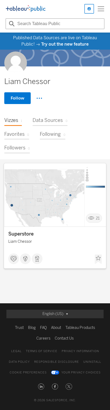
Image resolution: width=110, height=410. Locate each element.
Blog (32, 327)
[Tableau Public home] (25, 8)
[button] (41, 386)
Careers (43, 338)
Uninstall (92, 362)
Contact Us (64, 338)
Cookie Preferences (28, 372)
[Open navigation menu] (101, 8)
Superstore (21, 234)
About (56, 327)
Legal (16, 351)
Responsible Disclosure (56, 362)
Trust (19, 327)
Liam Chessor (20, 241)
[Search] (11, 24)
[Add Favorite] (98, 259)
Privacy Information (80, 351)
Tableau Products (80, 327)
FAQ (43, 327)
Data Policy (19, 362)
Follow (17, 98)
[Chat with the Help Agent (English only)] (89, 9)
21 (98, 218)
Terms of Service (41, 351)
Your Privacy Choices (81, 372)
